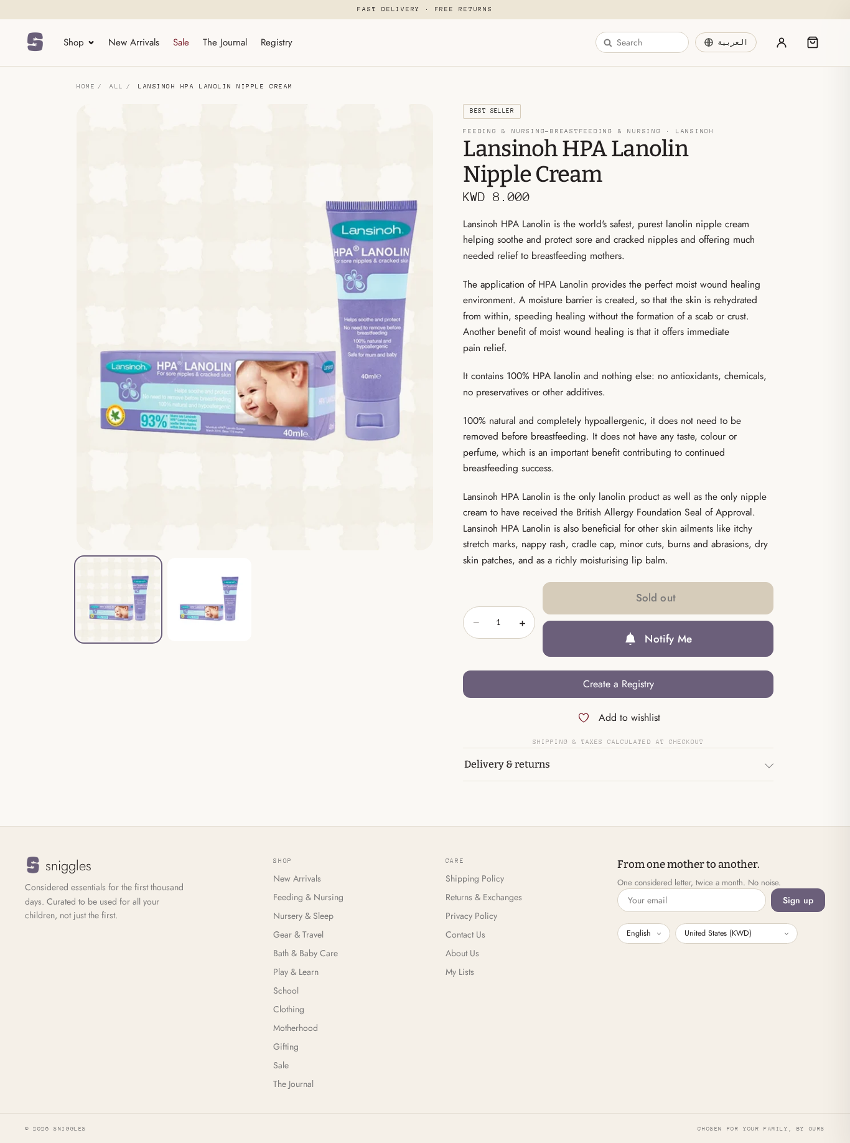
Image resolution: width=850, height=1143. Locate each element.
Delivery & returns (507, 764)
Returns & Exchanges (484, 897)
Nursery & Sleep (303, 916)
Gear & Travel (298, 934)
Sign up (798, 900)
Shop (73, 42)
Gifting (286, 1046)
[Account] (781, 42)
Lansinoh (695, 131)
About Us (462, 953)
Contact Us (465, 934)
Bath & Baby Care (305, 953)
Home (86, 86)
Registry (276, 42)
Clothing (288, 1009)
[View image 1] (118, 599)
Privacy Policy (471, 916)
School (286, 990)
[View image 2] (209, 599)
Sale (181, 42)
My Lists (460, 972)
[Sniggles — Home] (35, 42)
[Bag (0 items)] (812, 42)
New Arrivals (133, 42)
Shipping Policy (475, 878)
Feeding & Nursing (308, 897)
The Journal (225, 42)
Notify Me (668, 638)
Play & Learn (296, 972)
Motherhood (295, 1028)
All (117, 86)
